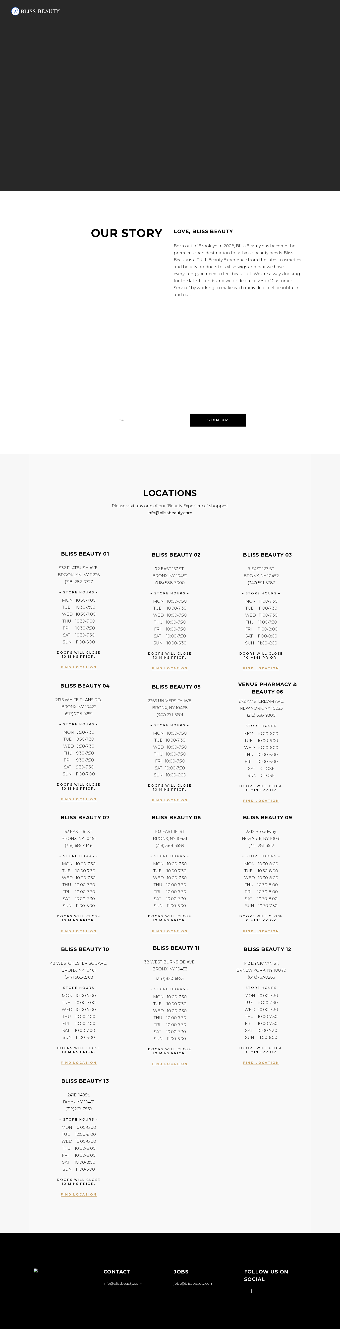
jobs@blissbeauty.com (193, 1283)
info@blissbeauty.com (123, 1283)
